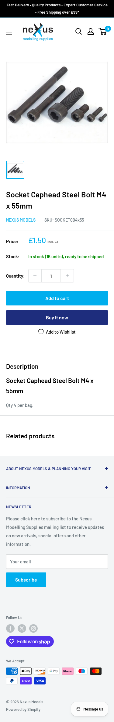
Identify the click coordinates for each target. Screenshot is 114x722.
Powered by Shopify (23, 709)
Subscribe (26, 579)
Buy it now (57, 317)
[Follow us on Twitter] (22, 628)
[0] (103, 31)
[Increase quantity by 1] (67, 275)
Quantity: (15, 276)
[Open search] (78, 31)
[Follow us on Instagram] (33, 628)
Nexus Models (21, 220)
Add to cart (57, 298)
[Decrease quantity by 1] (35, 275)
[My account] (91, 31)
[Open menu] (9, 32)
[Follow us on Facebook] (10, 628)
